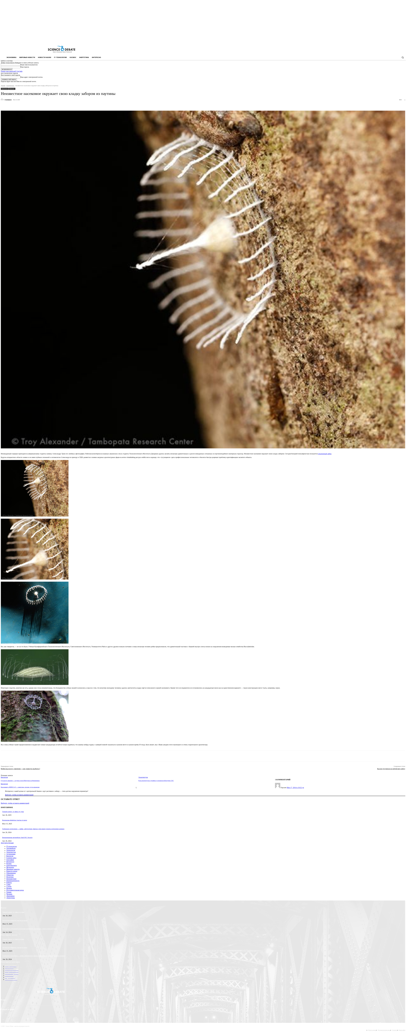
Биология (12, 88)
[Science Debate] (61, 49)
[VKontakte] (401, 40)
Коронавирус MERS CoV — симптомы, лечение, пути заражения (20, 787)
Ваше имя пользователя (28, 65)
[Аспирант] (2, 100)
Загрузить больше (7, 843)
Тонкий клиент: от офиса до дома (13, 811)
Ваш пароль (24, 67)
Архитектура (10, 86)
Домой (3, 86)
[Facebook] (395, 40)
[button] (402, 57)
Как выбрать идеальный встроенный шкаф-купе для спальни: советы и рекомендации (30, 929)
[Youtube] (404, 40)
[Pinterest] (39, 105)
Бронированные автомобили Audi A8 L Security (17, 837)
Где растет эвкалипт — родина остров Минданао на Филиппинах (20, 780)
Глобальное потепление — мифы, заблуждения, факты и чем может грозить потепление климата (33, 829)
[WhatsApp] (47, 105)
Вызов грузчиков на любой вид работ (391, 769)
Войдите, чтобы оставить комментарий (19, 795)
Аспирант (8, 99)
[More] (55, 105)
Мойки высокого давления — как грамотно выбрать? (20, 769)
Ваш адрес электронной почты (31, 77)
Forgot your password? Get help (11, 71)
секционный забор (324, 454)
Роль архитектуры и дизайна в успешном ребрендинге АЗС (156, 780)
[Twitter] (398, 40)
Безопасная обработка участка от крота (14, 820)
